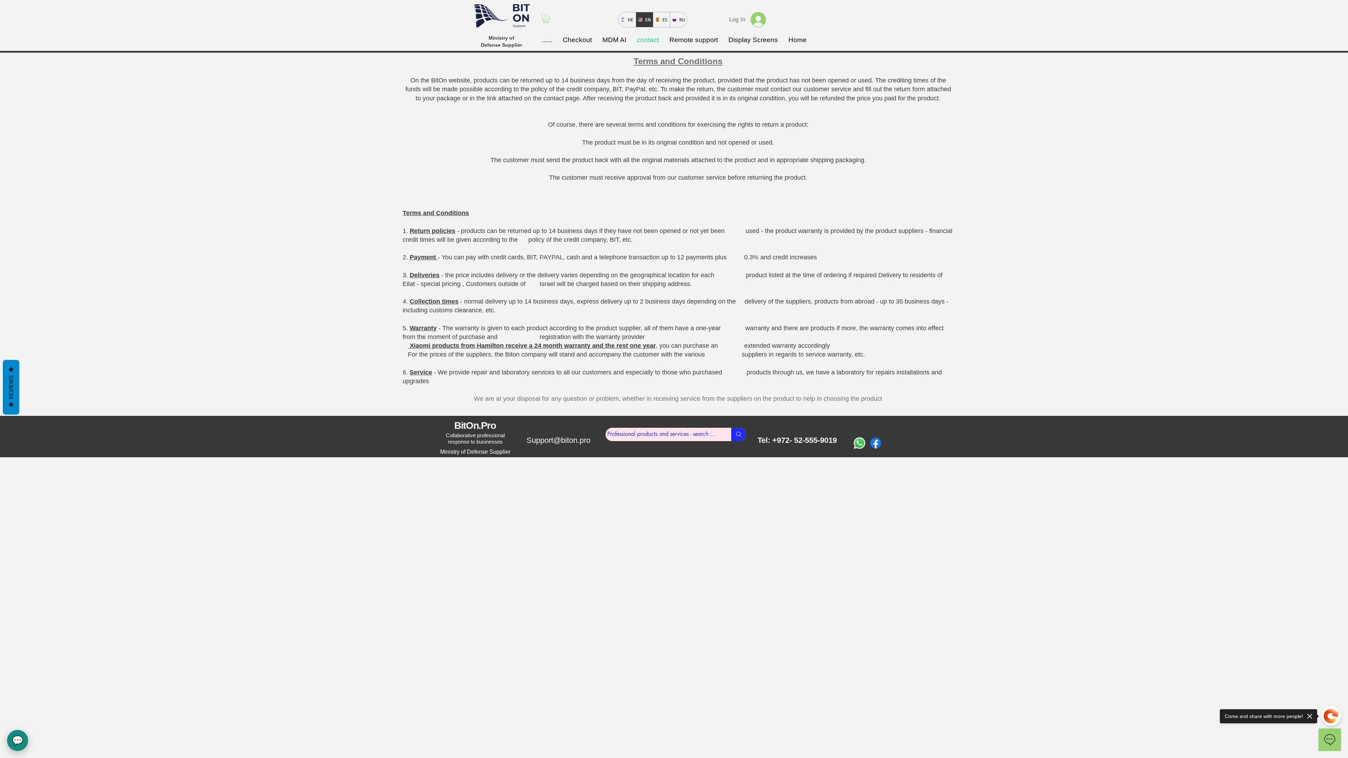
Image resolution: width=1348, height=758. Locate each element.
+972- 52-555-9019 (804, 440)
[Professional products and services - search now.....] (738, 434)
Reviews (11, 387)
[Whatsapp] (859, 443)
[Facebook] (875, 443)
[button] (546, 18)
